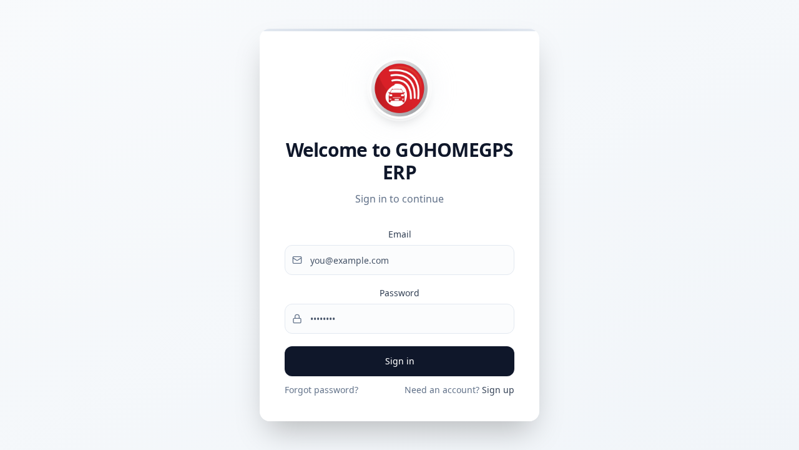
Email (399, 234)
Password (399, 293)
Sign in (399, 361)
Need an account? (459, 390)
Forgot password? (321, 390)
